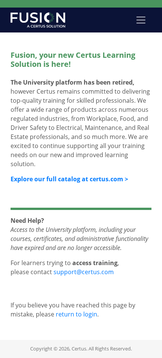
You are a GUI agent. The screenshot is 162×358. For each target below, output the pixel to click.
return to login (76, 314)
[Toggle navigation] (140, 20)
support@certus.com (83, 272)
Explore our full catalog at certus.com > (69, 179)
